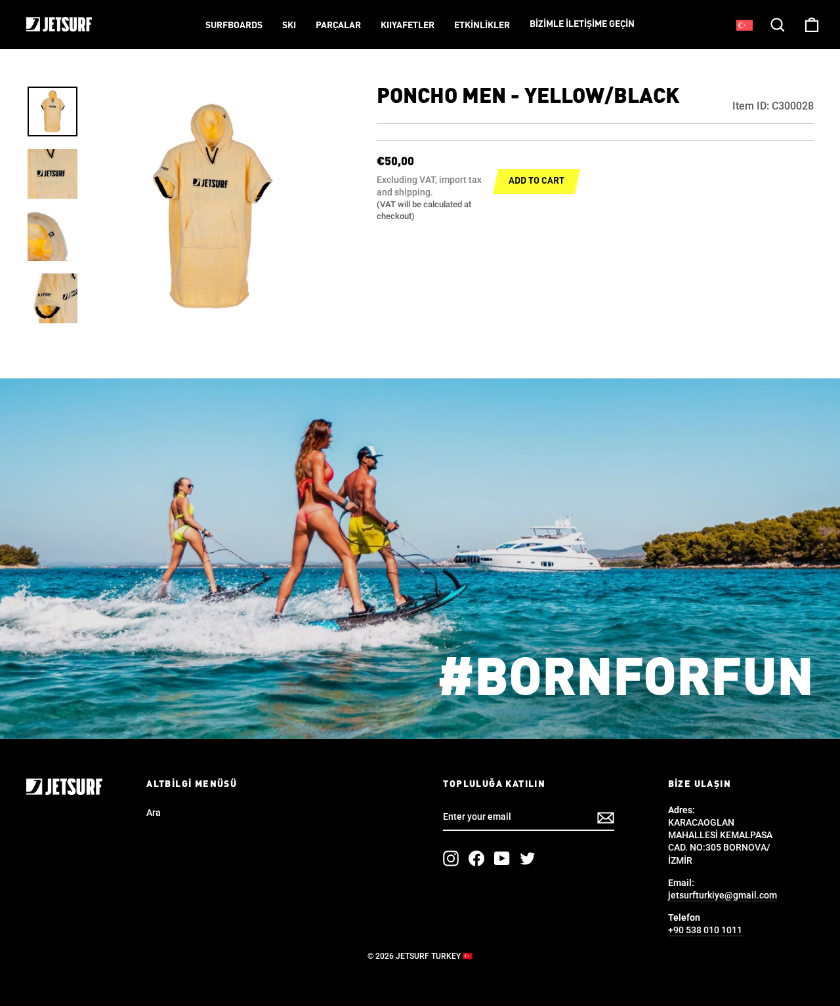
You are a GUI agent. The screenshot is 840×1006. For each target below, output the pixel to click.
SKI (289, 25)
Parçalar (338, 25)
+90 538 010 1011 (705, 930)
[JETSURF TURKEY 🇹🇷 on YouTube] (502, 858)
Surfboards (233, 25)
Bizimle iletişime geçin (582, 24)
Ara (153, 812)
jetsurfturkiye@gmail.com (722, 895)
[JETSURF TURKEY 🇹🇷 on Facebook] (476, 858)
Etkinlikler (482, 25)
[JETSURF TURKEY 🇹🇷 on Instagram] (451, 858)
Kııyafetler (407, 25)
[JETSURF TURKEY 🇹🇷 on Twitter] (528, 858)
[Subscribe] (605, 818)
